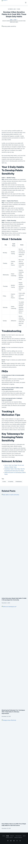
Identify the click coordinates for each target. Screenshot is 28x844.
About (24, 835)
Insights (12, 835)
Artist (4, 481)
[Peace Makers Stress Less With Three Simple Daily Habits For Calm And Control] (14, 770)
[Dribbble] (17, 840)
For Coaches (18, 835)
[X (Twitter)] (10, 840)
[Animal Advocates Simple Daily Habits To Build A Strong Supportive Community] (14, 545)
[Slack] (20, 840)
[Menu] (25, 2)
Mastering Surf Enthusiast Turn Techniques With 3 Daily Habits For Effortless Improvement (13, 711)
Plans (18, 9)
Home (3, 835)
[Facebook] (7, 840)
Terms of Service (18, 837)
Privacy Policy (9, 837)
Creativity (10, 481)
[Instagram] (13, 840)
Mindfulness (19, 481)
